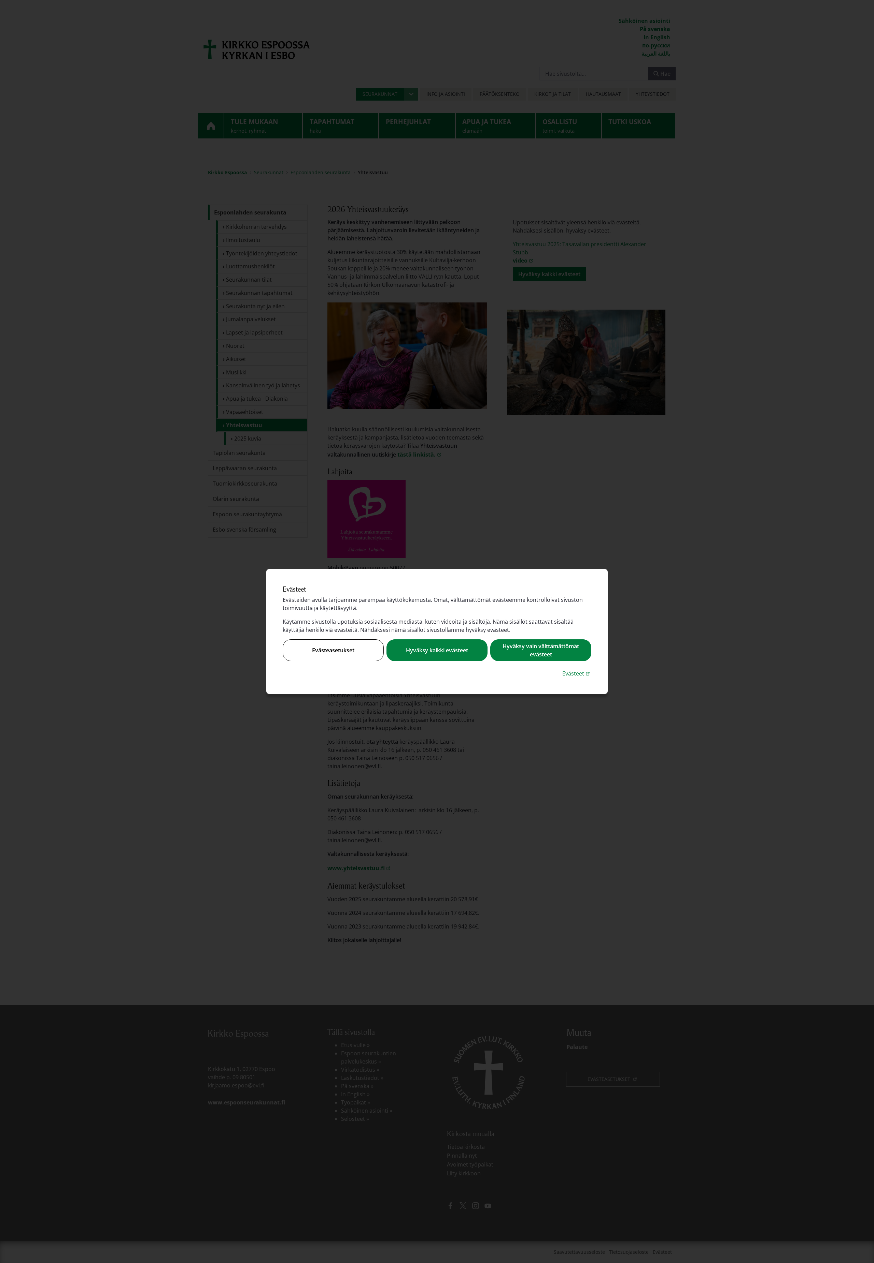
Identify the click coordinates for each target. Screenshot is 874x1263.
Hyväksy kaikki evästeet (437, 650)
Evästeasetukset (333, 650)
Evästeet (576, 673)
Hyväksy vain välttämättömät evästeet (541, 650)
